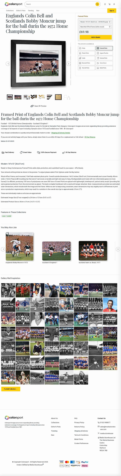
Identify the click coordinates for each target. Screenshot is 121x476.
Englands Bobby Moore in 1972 (17, 262)
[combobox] (60, 4)
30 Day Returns (90, 137)
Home (3, 216)
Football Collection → (10, 389)
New (37, 11)
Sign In (112, 11)
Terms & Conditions (81, 435)
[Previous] (8, 64)
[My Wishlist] (105, 4)
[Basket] (109, 4)
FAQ (75, 418)
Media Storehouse (36, 465)
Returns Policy (79, 427)
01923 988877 (105, 422)
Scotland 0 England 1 (49, 262)
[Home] (13, 4)
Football (9, 216)
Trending (31, 11)
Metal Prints (78, 439)
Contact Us (101, 418)
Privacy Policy (79, 422)
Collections (10, 11)
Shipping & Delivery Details (60, 133)
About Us (54, 418)
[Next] (69, 64)
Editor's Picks (20, 11)
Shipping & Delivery (81, 431)
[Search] (97, 4)
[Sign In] (114, 4)
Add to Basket (95, 37)
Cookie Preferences (81, 443)
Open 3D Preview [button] (40, 106)
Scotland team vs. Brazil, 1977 (89, 262)
